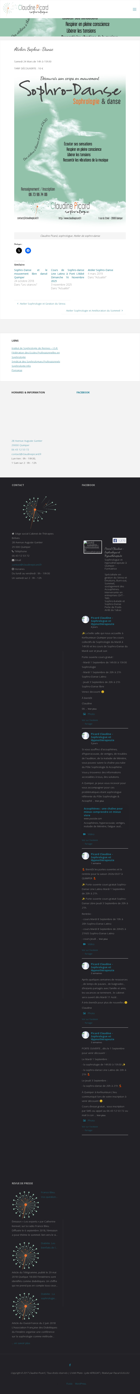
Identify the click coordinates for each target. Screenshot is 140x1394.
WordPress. (80, 1383)
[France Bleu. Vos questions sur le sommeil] (25, 1204)
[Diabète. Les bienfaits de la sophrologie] (25, 1255)
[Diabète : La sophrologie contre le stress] (25, 1306)
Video (91, 834)
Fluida (69, 1383)
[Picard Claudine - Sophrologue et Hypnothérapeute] (93, 547)
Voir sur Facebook (90, 720)
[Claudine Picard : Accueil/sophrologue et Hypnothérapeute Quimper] (25, 9)
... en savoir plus (21, 1343)
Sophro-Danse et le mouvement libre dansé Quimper (30, 273)
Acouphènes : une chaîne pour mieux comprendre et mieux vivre (103, 812)
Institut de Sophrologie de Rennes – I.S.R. (35, 348)
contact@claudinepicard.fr (26, 454)
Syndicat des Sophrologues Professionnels (36, 361)
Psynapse (17, 370)
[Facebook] (70, 1365)
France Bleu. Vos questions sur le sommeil (49, 1195)
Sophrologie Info (21, 365)
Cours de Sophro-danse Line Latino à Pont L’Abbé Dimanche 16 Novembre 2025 (67, 275)
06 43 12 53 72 (20, 449)
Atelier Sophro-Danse (100, 270)
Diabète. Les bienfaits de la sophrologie (49, 1246)
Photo (91, 714)
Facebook (83, 392)
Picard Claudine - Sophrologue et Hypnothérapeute (102, 621)
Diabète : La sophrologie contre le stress (48, 1296)
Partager (89, 723)
